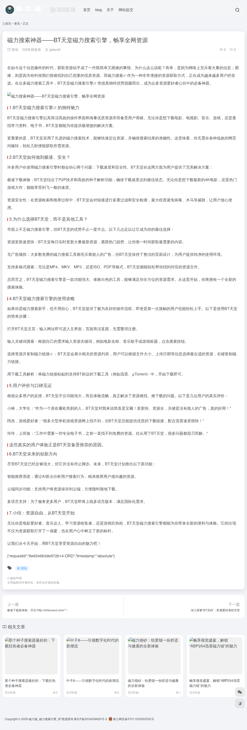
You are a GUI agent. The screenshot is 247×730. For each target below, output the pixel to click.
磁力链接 (42, 353)
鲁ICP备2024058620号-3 (90, 719)
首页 (86, 9)
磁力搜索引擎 (81, 83)
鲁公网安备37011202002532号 (133, 719)
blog (98, 9)
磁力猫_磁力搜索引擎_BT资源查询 (51, 719)
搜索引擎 (44, 107)
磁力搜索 (115, 75)
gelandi (54, 49)
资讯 (17, 23)
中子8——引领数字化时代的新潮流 (92, 680)
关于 (110, 9)
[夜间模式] (240, 703)
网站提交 (126, 9)
